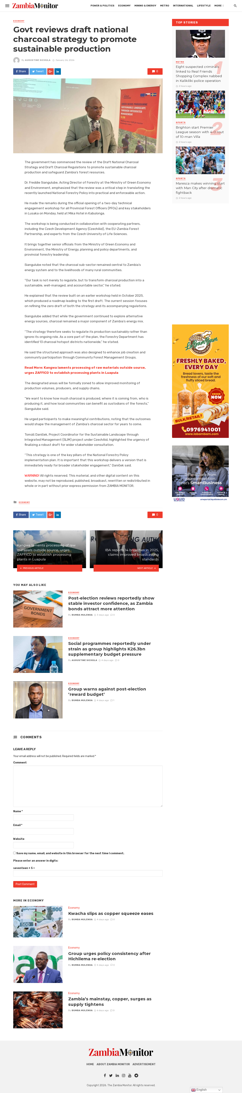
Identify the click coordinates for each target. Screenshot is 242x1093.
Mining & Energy (145, 5)
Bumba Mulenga (82, 615)
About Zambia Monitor (113, 1064)
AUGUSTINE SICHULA (37, 60)
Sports (181, 122)
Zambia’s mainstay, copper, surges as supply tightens (109, 1001)
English (201, 1089)
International (183, 5)
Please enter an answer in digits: (35, 860)
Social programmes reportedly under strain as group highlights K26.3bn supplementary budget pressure (109, 649)
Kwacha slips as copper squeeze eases (110, 913)
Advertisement (144, 1064)
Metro (164, 5)
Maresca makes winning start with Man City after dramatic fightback (200, 188)
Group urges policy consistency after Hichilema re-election (109, 956)
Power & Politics (102, 5)
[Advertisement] (200, 260)
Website (18, 839)
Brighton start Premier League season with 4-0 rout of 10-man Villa (200, 132)
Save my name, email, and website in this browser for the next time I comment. (70, 853)
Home (90, 1064)
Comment (20, 762)
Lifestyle (204, 5)
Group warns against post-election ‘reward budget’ (107, 692)
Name (18, 811)
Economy (124, 5)
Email (17, 825)
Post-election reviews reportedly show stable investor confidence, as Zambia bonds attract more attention (111, 603)
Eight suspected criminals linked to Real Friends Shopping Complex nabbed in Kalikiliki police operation (199, 74)
